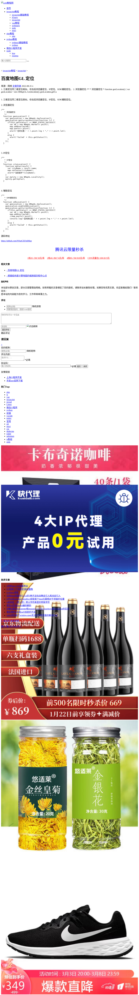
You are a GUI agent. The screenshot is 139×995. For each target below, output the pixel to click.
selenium (10, 436)
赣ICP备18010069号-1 (11, 626)
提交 (79, 366)
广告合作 (5, 621)
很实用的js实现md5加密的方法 (21, 612)
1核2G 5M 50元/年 (36, 258)
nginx (9, 418)
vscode (9, 416)
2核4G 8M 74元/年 (55, 258)
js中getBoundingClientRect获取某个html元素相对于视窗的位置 (35, 599)
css (8, 429)
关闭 (85, 366)
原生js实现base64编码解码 (19, 605)
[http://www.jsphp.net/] (7, 3)
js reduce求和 (12, 592)
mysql (9, 402)
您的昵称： (6, 348)
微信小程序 (12, 407)
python (15, 45)
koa (13, 53)
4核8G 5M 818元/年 (76, 258)
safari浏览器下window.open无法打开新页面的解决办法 (32, 615)
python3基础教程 (20, 42)
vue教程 (15, 23)
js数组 (9, 439)
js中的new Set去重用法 (17, 586)
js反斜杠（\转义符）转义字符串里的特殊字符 (28, 602)
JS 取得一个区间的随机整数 (20, 589)
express (15, 56)
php (13, 36)
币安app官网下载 (15, 381)
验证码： (5, 363)
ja (13, 11)
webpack (16, 25)
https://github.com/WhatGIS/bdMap (16, 241)
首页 (9, 8)
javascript (11, 399)
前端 (9, 413)
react (14, 30)
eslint (9, 434)
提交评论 (5, 330)
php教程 (10, 33)
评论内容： (6, 354)
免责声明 (14, 621)
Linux (9, 404)
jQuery (15, 17)
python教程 (12, 39)
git (8, 424)
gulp (14, 28)
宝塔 (9, 421)
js (7, 394)
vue (8, 397)
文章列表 (16, 86)
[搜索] (28, 61)
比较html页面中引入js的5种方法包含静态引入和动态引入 (34, 596)
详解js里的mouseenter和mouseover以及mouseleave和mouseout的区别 (38, 609)
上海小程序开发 (14, 377)
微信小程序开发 (14, 48)
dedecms (10, 431)
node (9, 51)
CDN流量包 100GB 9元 (99, 258)
